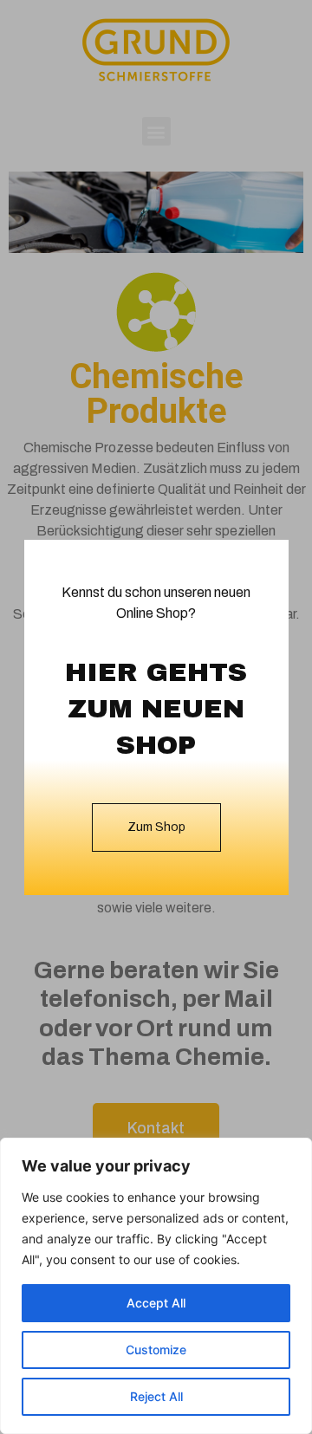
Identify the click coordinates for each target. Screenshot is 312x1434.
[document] (156, 717)
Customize (156, 1349)
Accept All (156, 1302)
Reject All (156, 1396)
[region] (156, 1286)
